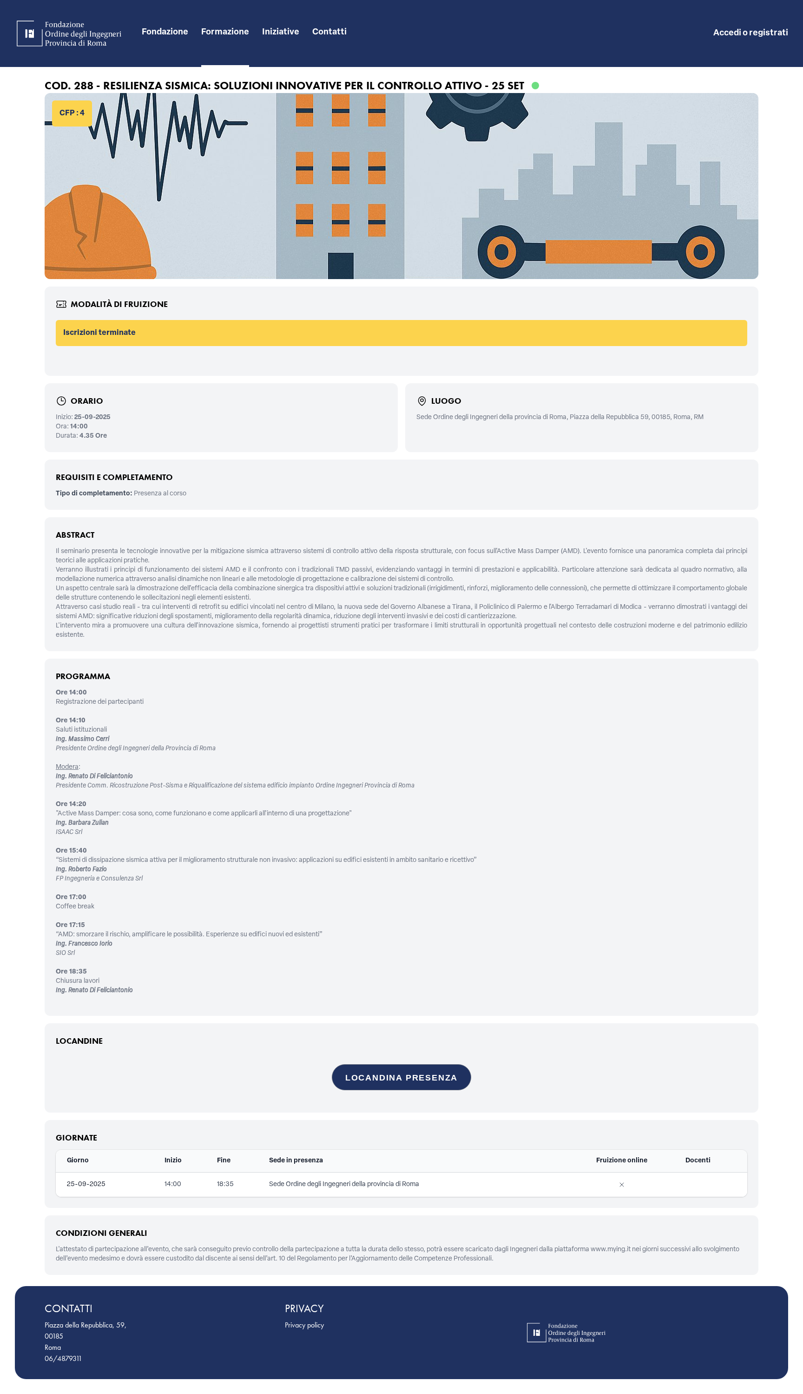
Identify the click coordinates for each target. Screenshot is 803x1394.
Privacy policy (304, 1325)
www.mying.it (611, 1249)
